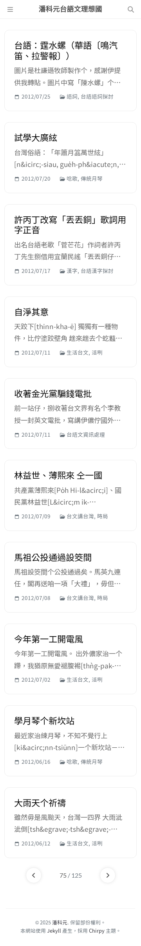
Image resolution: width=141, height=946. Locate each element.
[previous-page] (34, 875)
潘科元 (59, 922)
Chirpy (97, 930)
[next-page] (108, 875)
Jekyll (54, 930)
